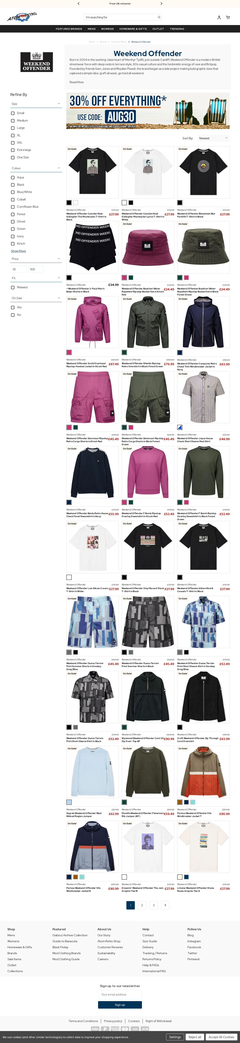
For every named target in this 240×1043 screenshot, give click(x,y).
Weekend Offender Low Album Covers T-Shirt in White (87, 590)
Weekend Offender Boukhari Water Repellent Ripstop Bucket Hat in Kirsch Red (143, 291)
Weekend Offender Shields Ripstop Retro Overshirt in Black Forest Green (142, 365)
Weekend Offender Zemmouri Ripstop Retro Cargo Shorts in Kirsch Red (87, 440)
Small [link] (20, 113)
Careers (103, 959)
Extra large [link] (24, 150)
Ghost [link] (21, 221)
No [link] (19, 315)
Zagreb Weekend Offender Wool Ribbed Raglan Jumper (84, 815)
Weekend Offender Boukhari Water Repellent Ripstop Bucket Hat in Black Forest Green (197, 291)
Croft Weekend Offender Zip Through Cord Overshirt (198, 740)
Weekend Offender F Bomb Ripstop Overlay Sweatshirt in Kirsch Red (141, 515)
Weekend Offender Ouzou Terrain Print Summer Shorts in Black (140, 665)
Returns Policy (151, 959)
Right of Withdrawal (159, 1021)
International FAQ (154, 971)
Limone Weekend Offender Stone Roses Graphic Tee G (195, 890)
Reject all (195, 1037)
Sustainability (106, 953)
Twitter (192, 953)
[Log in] (219, 18)
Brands (12, 953)
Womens (13, 941)
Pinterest (194, 959)
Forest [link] (21, 214)
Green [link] (21, 229)
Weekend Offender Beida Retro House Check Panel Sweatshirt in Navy (87, 515)
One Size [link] (23, 157)
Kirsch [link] (21, 243)
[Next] (165, 905)
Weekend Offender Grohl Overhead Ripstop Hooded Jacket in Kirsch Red (86, 365)
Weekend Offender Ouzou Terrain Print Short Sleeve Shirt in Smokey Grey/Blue (196, 666)
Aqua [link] (20, 177)
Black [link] (20, 185)
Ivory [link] (20, 236)
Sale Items (14, 959)
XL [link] (19, 135)
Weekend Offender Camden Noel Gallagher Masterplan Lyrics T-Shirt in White (143, 216)
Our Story (104, 935)
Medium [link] (22, 120)
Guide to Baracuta (64, 941)
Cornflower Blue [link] (28, 207)
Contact (148, 935)
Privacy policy (113, 1021)
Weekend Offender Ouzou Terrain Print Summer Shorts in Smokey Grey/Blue (85, 666)
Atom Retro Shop (109, 941)
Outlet (12, 965)
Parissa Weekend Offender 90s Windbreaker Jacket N (83, 890)
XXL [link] (20, 143)
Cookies (134, 1021)
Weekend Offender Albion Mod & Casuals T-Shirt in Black (195, 590)
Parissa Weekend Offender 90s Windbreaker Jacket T (194, 815)
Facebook (194, 947)
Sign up (120, 1005)
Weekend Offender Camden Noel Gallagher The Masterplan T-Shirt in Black (86, 216)
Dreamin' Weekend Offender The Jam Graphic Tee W (142, 890)
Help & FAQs (150, 965)
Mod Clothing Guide (66, 959)
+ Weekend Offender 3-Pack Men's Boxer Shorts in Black (85, 290)
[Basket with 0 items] (228, 18)
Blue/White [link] (24, 192)
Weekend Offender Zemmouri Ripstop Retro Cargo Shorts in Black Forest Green (143, 441)
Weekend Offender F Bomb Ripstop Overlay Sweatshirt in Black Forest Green (196, 516)
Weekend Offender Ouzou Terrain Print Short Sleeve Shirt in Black (85, 740)
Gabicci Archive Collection (70, 935)
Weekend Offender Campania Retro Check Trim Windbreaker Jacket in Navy (197, 366)
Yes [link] (19, 307)
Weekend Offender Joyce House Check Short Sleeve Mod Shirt (195, 440)
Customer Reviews (110, 947)
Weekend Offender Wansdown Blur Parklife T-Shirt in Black (196, 215)
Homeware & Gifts (20, 947)
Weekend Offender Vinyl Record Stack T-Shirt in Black (143, 590)
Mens (11, 935)
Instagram (194, 941)
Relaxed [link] (22, 287)
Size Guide (149, 941)
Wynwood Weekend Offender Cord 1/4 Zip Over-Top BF (143, 740)
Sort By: (188, 138)
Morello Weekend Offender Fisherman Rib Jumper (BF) (143, 815)
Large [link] (21, 128)
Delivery (147, 947)
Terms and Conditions (83, 1021)
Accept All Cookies (221, 1037)
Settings (175, 1037)
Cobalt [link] (21, 199)
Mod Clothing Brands (66, 953)
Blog (191, 935)
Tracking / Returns (154, 953)
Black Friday (60, 947)
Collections (15, 971)
